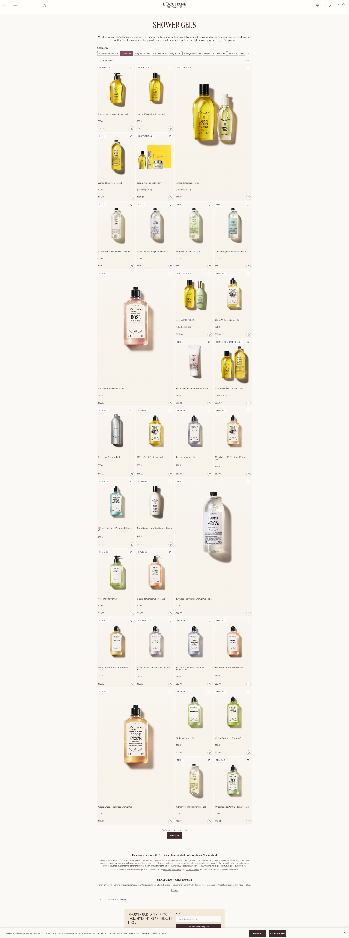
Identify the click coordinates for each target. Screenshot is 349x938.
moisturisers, (177, 870)
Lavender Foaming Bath (109, 457)
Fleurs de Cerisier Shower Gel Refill (114, 252)
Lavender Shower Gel (186, 457)
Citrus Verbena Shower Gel (227, 320)
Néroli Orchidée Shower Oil (150, 457)
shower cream (144, 866)
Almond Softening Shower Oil (151, 114)
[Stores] (317, 5)
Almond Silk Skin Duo (186, 320)
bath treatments (192, 870)
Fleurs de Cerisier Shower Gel (151, 599)
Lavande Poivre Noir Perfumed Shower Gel (190, 669)
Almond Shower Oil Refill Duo (229, 389)
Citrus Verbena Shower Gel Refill (191, 807)
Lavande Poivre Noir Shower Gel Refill (194, 599)
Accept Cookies (277, 933)
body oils (167, 870)
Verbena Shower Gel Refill (188, 252)
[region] (174, 933)
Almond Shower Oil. (183, 885)
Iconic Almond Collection (149, 183)
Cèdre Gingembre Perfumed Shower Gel (115, 529)
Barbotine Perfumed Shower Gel (113, 668)
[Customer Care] (324, 5)
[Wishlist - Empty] (337, 5)
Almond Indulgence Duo (187, 183)
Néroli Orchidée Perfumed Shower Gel (231, 458)
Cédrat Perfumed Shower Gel (229, 738)
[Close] (345, 933)
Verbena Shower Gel (107, 599)
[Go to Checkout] (343, 5)
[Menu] (5, 5)
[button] (330, 5)
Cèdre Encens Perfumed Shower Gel (115, 807)
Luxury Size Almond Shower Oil (113, 114)
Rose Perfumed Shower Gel (111, 389)
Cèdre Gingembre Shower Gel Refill (231, 252)
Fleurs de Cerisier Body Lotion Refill (193, 389)
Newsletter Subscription (199, 927)
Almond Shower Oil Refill (110, 183)
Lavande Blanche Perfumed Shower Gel (154, 669)
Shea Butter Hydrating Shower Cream (154, 528)
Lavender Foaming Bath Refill (151, 252)
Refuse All (257, 933)
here (164, 933)
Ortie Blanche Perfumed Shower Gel (232, 807)
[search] (28, 5)
